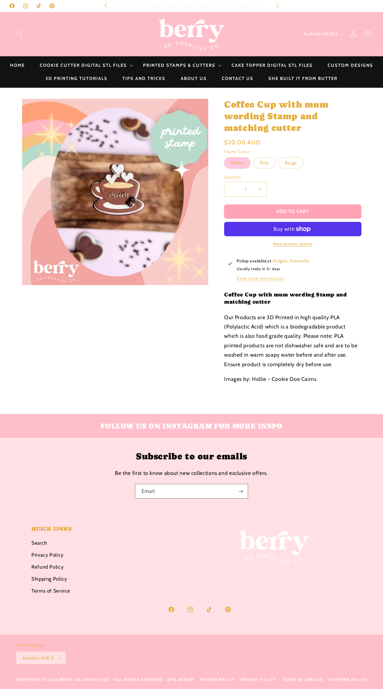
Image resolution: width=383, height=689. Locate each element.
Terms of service (302, 679)
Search (39, 543)
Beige (291, 163)
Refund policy (217, 679)
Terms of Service (50, 590)
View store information (260, 278)
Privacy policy (258, 679)
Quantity (232, 177)
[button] (19, 34)
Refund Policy (47, 567)
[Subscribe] (241, 491)
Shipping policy (348, 679)
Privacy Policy (47, 555)
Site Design (180, 679)
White (237, 163)
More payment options (292, 243)
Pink (264, 163)
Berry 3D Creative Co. (85, 679)
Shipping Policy (49, 579)
